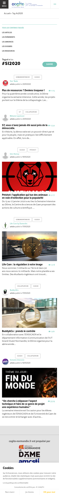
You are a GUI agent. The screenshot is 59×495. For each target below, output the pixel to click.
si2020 (37, 77)
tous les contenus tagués (13, 28)
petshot (33, 150)
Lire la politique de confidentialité (15, 482)
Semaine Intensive (17, 360)
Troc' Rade (14, 81)
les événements (8, 37)
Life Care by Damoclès (18, 223)
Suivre (49, 64)
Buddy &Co (14, 290)
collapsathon (31, 112)
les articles (7, 32)
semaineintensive (23, 77)
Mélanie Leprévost (17, 116)
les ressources (8, 51)
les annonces (7, 42)
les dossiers (7, 46)
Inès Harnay (14, 154)
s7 (20, 112)
